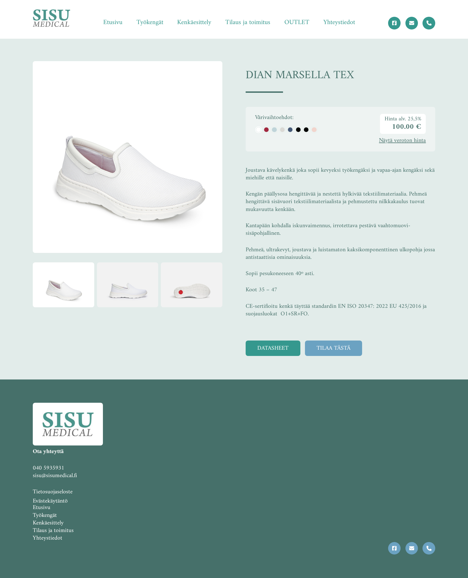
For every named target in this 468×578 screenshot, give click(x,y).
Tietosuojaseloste (53, 492)
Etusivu (112, 22)
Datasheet (272, 348)
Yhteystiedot (339, 22)
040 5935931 (48, 468)
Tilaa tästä (333, 348)
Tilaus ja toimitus (247, 22)
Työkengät (149, 22)
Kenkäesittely (194, 22)
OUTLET (296, 22)
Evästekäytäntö (50, 501)
